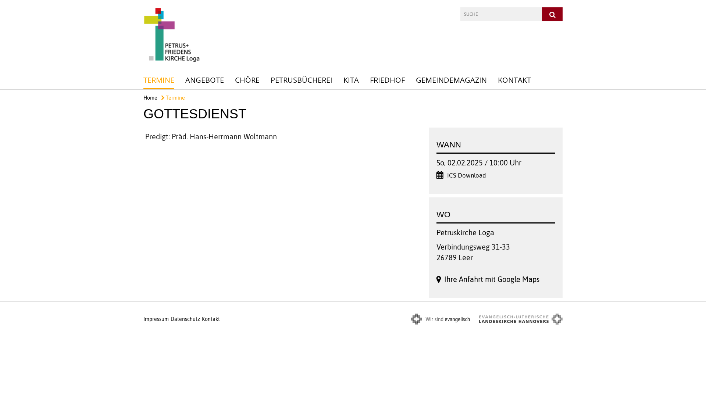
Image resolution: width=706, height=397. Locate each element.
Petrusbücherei (301, 80)
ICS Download (466, 175)
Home (150, 98)
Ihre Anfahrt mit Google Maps (491, 279)
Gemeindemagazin (451, 80)
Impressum (156, 319)
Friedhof (387, 80)
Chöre (247, 80)
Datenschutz (185, 319)
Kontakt (514, 80)
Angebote (204, 80)
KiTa (351, 80)
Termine (158, 80)
